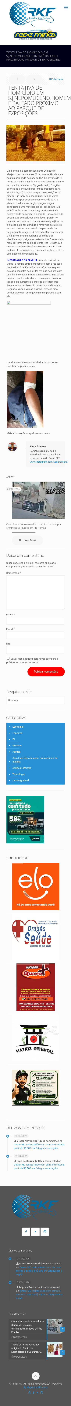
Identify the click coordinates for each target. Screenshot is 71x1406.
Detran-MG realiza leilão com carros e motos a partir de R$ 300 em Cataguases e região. (39, 1271)
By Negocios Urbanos (35, 1387)
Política (16, 751)
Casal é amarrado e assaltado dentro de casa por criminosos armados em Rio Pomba (33, 525)
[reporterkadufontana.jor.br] (33, 14)
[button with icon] (26, 1232)
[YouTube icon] (37, 1392)
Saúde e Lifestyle (21, 767)
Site (8, 643)
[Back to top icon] (36, 1376)
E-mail (10, 629)
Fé (13, 739)
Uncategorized (20, 780)
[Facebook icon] (33, 1392)
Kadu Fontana (38, 446)
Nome (10, 614)
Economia (17, 726)
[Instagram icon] (41, 1392)
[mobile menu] (66, 7)
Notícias (17, 745)
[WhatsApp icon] (29, 1392)
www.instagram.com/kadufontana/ (49, 461)
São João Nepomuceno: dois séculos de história (34, 760)
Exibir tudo (57, 79)
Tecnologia (18, 774)
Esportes (17, 733)
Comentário (13, 573)
